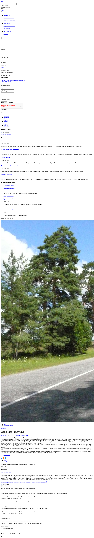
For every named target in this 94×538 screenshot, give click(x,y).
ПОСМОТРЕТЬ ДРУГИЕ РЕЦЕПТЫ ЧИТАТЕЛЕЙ (34, 482)
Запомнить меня (5, 7)
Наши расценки (7, 31)
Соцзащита (6, 120)
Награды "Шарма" (6, 157)
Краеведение (7, 23)
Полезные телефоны (9, 18)
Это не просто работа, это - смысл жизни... (15, 209)
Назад (5, 460)
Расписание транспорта (9, 20)
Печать (5, 424)
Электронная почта (8, 425)
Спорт (5, 122)
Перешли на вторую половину (9, 140)
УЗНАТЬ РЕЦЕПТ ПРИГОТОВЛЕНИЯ (11, 482)
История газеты (7, 15)
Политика (6, 114)
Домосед (6, 125)
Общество (6, 117)
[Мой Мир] (5, 458)
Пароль (3, 5)
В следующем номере (9, 185)
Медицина (6, 118)
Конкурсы (6, 126)
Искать (2, 11)
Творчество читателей (9, 26)
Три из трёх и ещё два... (10, 199)
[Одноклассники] (2, 10)
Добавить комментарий (22, 435)
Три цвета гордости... (9, 188)
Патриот (6, 124)
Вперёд (5, 461)
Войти (2, 1)
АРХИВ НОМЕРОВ (6, 135)
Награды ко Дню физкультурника (10, 149)
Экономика (6, 116)
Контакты (6, 34)
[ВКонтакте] (1, 458)
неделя (2, 67)
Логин (2, 4)
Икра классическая (6, 472)
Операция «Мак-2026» (6, 174)
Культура (6, 121)
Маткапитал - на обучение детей (9, 165)
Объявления (7, 28)
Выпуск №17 (4, 435)
